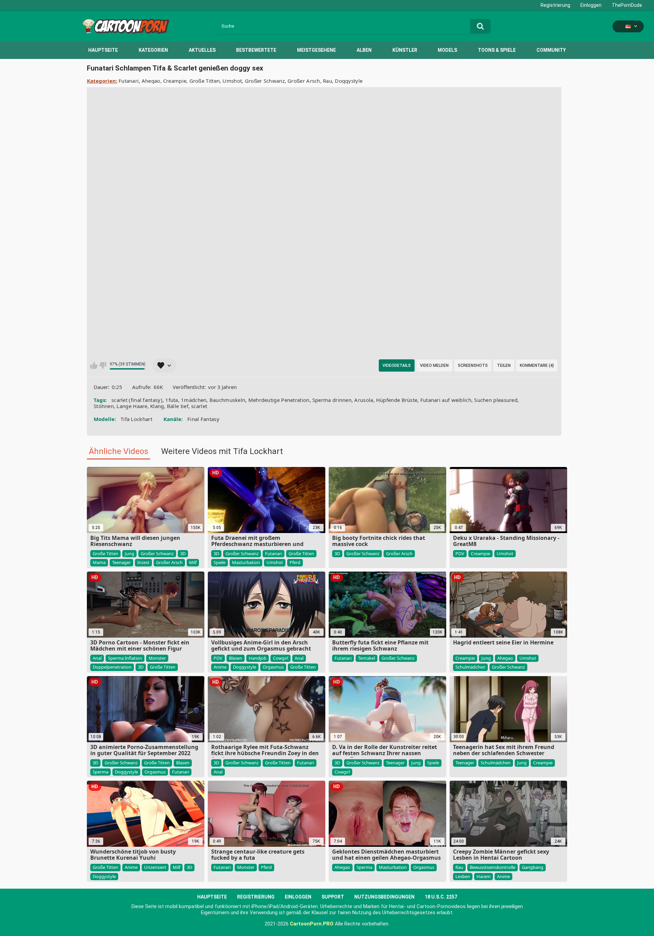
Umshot (232, 81)
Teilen (504, 365)
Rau (327, 81)
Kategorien (153, 50)
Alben (364, 50)
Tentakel (366, 658)
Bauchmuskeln (227, 400)
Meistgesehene (316, 50)
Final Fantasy (203, 419)
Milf (193, 562)
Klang (157, 406)
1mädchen (193, 400)
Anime (220, 667)
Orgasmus (273, 667)
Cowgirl (280, 658)
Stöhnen (104, 406)
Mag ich (93, 365)
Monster (157, 658)
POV (459, 553)
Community (551, 50)
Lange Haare (131, 406)
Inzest (143, 562)
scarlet (199, 406)
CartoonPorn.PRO (311, 924)
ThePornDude (627, 5)
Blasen (235, 658)
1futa (171, 400)
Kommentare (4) (537, 365)
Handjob (257, 658)
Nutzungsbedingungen (384, 897)
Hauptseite (103, 50)
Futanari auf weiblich (445, 400)
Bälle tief (177, 406)
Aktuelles (202, 50)
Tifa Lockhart (136, 419)
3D (183, 553)
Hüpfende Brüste (397, 400)
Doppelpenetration (112, 667)
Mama (99, 562)
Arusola (363, 400)
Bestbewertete (256, 50)
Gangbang (532, 867)
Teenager (121, 562)
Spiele (219, 562)
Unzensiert (155, 867)
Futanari (129, 81)
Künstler (404, 50)
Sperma (100, 772)
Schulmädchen (470, 667)
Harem (483, 876)
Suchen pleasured (495, 400)
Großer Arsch (303, 81)
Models (447, 50)
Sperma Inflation (125, 658)
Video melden (434, 365)
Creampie (174, 81)
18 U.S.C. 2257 (441, 897)
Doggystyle (348, 81)
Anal (97, 658)
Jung (129, 553)
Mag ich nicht (102, 365)
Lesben (462, 876)
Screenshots (473, 365)
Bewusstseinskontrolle (492, 867)
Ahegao (151, 81)
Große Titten (204, 81)
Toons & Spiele (497, 50)
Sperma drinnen (332, 400)
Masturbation (246, 562)
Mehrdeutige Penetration (279, 400)
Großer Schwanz (265, 81)
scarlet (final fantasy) (136, 400)
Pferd (295, 562)
